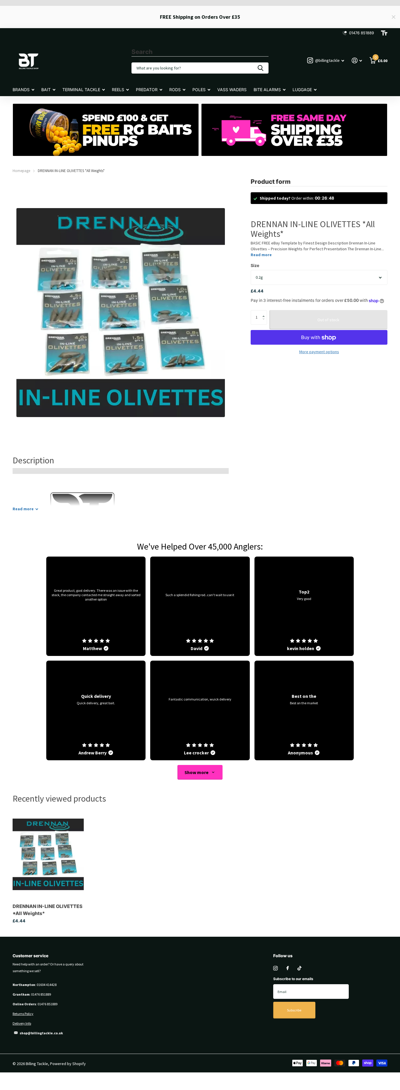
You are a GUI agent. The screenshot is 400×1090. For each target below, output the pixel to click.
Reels (118, 89)
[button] (265, 312)
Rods (175, 89)
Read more (261, 255)
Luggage (302, 89)
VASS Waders (232, 89)
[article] (96, 606)
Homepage (21, 170)
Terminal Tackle (81, 89)
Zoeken (260, 68)
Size (255, 265)
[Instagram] (275, 968)
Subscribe (294, 1010)
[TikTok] (300, 968)
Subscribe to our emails (293, 979)
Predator (147, 89)
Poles (199, 89)
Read (23, 508)
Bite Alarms (267, 89)
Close (393, 17)
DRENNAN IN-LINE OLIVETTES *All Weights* (48, 909)
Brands (21, 89)
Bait (46, 89)
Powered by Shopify (68, 1063)
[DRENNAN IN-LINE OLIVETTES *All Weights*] (48, 854)
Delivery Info (22, 1023)
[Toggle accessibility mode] (384, 33)
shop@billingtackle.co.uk (41, 1033)
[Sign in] (356, 60)
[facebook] (287, 968)
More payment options (319, 352)
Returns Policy (23, 1013)
